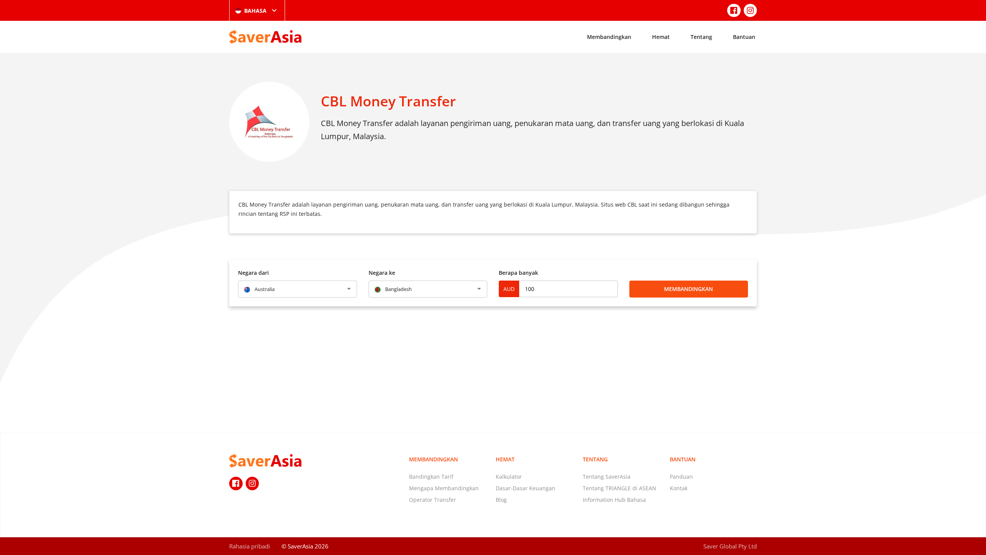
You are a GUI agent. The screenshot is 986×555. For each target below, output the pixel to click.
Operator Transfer (432, 499)
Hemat (661, 36)
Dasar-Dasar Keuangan (525, 488)
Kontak (679, 488)
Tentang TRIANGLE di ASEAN (619, 488)
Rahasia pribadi (249, 546)
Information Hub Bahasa (614, 499)
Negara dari (253, 272)
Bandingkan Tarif (431, 476)
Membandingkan (609, 36)
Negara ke (382, 272)
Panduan (681, 476)
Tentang (701, 36)
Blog (501, 499)
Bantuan (744, 36)
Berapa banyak (518, 272)
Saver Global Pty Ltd (730, 546)
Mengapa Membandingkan (444, 488)
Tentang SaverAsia (607, 476)
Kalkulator (509, 476)
